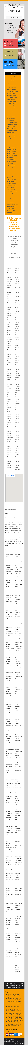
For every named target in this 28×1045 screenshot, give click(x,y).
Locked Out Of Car (18, 839)
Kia (12, 532)
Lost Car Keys (17, 588)
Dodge (19, 532)
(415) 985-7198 (18, 5)
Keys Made (17, 952)
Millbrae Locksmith (11, 157)
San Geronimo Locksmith (12, 76)
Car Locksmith (9, 638)
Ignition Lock (17, 777)
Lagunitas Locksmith (11, 159)
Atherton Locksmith (11, 107)
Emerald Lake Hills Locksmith (13, 81)
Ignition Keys (17, 595)
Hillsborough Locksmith (12, 167)
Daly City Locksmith (11, 83)
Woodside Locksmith (11, 138)
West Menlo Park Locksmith (12, 204)
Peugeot (20, 522)
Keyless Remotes (18, 862)
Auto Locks (17, 738)
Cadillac (10, 543)
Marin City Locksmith (11, 153)
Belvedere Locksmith (11, 126)
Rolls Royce (7, 541)
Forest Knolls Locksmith (11, 89)
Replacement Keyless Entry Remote (17, 800)
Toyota (9, 532)
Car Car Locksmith (18, 689)
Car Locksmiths (9, 956)
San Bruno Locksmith (11, 210)
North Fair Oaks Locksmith (12, 91)
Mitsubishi (7, 522)
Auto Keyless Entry (18, 946)
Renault (20, 524)
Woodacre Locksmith (11, 206)
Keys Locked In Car (18, 571)
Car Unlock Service (9, 578)
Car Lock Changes (9, 612)
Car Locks (17, 755)
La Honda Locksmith (11, 174)
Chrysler (13, 534)
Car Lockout (8, 886)
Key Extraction (8, 877)
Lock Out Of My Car (10, 847)
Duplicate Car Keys (9, 866)
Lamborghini (16, 522)
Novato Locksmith (10, 208)
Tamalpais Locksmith (11, 147)
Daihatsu (12, 539)
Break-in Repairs (9, 723)
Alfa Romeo (18, 541)
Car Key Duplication (10, 901)
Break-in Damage (18, 612)
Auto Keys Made (18, 774)
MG (8, 534)
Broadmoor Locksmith (11, 101)
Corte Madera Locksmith (12, 124)
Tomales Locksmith (11, 200)
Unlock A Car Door (18, 787)
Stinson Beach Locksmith (12, 130)
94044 (6, 513)
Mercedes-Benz (8, 537)
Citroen (17, 537)
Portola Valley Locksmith (12, 191)
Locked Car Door (18, 813)
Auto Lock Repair (18, 661)
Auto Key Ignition (9, 903)
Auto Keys (8, 751)
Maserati (7, 524)
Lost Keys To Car (9, 764)
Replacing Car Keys (18, 627)
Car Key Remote (9, 631)
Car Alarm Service (9, 620)
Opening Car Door (18, 914)
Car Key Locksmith (18, 573)
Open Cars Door (18, 918)
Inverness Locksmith (11, 193)
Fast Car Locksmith (9, 633)
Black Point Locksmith (11, 183)
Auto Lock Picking (9, 849)
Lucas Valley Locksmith (11, 103)
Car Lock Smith (9, 841)
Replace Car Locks (18, 633)
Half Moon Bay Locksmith (12, 97)
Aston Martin (15, 530)
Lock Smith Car (18, 920)
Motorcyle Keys (9, 695)
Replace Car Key (9, 601)
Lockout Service (9, 839)
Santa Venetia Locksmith (12, 196)
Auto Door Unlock (9, 725)
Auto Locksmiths (9, 826)
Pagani (21, 537)
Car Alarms (8, 931)
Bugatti (17, 534)
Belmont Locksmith (11, 134)
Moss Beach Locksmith (11, 149)
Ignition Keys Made (18, 903)
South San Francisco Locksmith (13, 143)
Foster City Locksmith (11, 110)
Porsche (7, 526)
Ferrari (19, 539)
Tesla (21, 543)
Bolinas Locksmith (10, 202)
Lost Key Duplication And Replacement (9, 616)
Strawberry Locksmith (11, 151)
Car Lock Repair (18, 650)
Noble (14, 532)
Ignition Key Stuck (18, 736)
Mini (15, 537)
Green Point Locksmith (11, 85)
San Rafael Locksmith (11, 93)
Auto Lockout (8, 762)
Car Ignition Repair (9, 873)
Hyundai (13, 528)
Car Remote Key (18, 723)
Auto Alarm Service (18, 931)
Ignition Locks (17, 971)
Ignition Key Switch (9, 828)
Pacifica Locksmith (10, 187)
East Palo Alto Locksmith (12, 79)
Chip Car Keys (8, 875)
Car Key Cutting (18, 916)
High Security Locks (10, 749)
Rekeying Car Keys (9, 595)
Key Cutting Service (18, 584)
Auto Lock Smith (9, 920)
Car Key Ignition (9, 757)
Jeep (17, 532)
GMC (20, 528)
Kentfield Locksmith (11, 165)
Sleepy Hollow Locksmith (12, 122)
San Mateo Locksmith (11, 118)
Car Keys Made (9, 730)
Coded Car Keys (18, 860)
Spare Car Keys (9, 918)
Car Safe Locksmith (9, 635)
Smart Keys (8, 830)
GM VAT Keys (8, 950)
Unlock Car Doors (9, 665)
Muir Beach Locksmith (11, 128)
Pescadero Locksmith (11, 169)
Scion (10, 524)
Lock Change (17, 828)
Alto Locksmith (10, 112)
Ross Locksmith (10, 163)
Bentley (11, 522)
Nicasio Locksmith (10, 105)
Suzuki (16, 543)
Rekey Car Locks (18, 811)
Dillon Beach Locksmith (11, 185)
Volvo (19, 543)
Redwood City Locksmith (12, 155)
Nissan (6, 528)
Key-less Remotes (9, 676)
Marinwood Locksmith (11, 95)
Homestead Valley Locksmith (13, 114)
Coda (14, 541)
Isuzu (12, 530)
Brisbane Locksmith (11, 189)
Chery (9, 530)
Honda (16, 528)
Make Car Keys (9, 685)
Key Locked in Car (9, 879)
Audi (11, 534)
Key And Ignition (18, 635)
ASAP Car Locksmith (10, 948)
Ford (13, 524)
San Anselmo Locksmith (11, 161)
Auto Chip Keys (9, 584)
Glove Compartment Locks (17, 599)
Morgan (16, 539)
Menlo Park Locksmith (11, 145)
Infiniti (10, 526)
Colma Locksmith (10, 120)
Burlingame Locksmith (11, 87)
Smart (13, 543)
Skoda (6, 543)
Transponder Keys (18, 695)
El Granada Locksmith (11, 179)
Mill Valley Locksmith (11, 198)
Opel (13, 526)
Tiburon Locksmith (10, 172)
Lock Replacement (9, 650)
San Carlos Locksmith (11, 181)
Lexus (21, 526)
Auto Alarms (8, 678)
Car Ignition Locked (10, 648)
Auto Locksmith (18, 854)
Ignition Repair (18, 745)
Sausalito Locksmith (11, 141)
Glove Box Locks (9, 894)
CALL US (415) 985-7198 (18, 1043)
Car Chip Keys (8, 727)
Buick (6, 530)
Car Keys (16, 586)
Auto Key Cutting (18, 856)
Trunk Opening (18, 725)
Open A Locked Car (10, 946)
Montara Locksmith (11, 116)
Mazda (8, 539)
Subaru (6, 545)
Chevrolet (16, 524)
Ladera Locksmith (10, 212)
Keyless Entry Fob (9, 760)
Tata (13, 537)
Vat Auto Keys (8, 888)
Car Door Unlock (18, 804)
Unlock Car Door (9, 832)
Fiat (6, 539)
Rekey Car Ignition (18, 858)
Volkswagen (16, 526)
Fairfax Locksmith (10, 132)
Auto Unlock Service (10, 864)
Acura (11, 541)
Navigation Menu (15, 17)
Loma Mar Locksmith (11, 136)
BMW (6, 534)
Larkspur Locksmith (11, 99)
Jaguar (10, 528)
